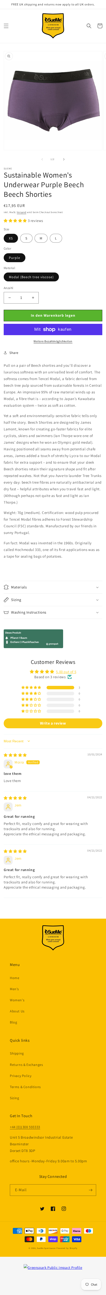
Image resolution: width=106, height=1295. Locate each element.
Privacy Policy (20, 1076)
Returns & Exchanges (26, 1064)
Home (14, 978)
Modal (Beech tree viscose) (31, 277)
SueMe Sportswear (46, 1248)
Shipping (17, 1053)
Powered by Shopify (66, 1248)
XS (11, 238)
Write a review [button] (53, 723)
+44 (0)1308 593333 (25, 1127)
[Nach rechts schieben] (63, 159)
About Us (17, 1011)
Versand (21, 212)
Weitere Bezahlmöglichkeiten (53, 341)
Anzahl (8, 288)
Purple (14, 257)
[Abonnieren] (90, 1190)
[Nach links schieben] (42, 159)
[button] (6, 25)
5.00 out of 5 (66, 671)
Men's (14, 989)
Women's (17, 1000)
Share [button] (13, 352)
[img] (15, 755)
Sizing (14, 1098)
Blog (13, 1022)
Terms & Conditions (25, 1087)
